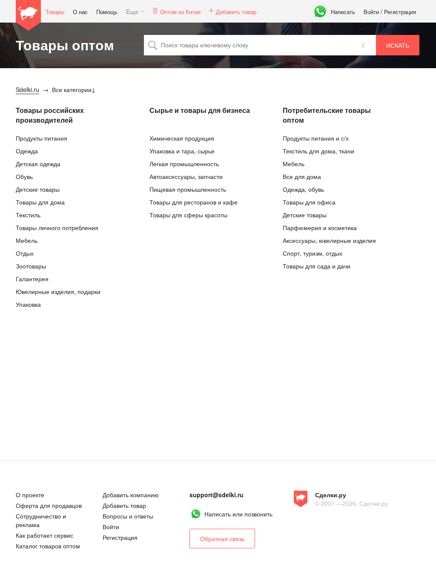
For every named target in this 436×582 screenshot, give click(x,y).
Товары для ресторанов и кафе (193, 202)
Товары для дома (40, 202)
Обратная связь (222, 538)
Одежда (27, 151)
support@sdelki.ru (216, 494)
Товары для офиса (309, 202)
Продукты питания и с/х (316, 138)
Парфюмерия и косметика (320, 227)
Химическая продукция (181, 138)
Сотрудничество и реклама (41, 520)
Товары (55, 12)
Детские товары (38, 189)
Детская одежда (38, 163)
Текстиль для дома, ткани (318, 151)
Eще (132, 11)
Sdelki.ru (28, 15)
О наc (80, 12)
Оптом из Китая (180, 12)
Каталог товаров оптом (48, 546)
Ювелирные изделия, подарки (58, 291)
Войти (371, 12)
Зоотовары (31, 266)
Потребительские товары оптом (327, 115)
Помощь (107, 12)
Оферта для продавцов (49, 505)
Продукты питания (41, 138)
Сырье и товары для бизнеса (199, 110)
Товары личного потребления (57, 227)
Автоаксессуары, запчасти (186, 176)
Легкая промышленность (184, 163)
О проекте (30, 494)
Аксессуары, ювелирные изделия (329, 240)
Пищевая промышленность (187, 189)
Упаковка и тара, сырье (182, 151)
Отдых (25, 253)
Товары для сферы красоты (188, 214)
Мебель (26, 240)
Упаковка (28, 304)
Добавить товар (236, 12)
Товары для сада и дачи (316, 266)
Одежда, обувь (303, 189)
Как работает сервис (44, 535)
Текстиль (28, 214)
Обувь (24, 176)
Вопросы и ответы (128, 516)
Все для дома (302, 176)
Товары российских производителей (50, 115)
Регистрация (400, 12)
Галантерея (32, 278)
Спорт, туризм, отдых (312, 253)
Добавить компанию (131, 494)
